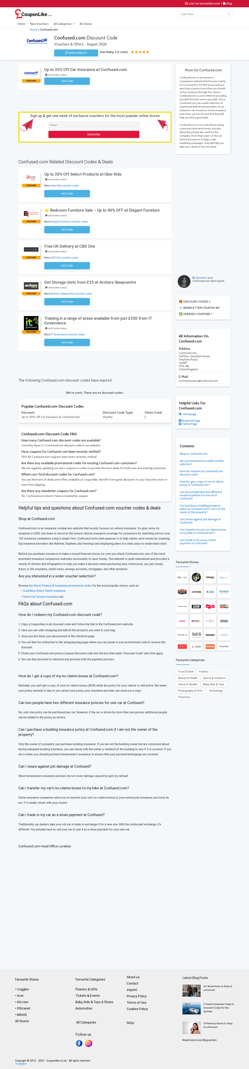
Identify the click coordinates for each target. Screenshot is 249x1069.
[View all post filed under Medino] (182, 646)
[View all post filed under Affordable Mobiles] (196, 621)
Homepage (189, 414)
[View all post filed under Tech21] (210, 606)
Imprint (132, 990)
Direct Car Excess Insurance (41, 596)
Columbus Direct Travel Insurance (44, 590)
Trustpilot (20, 1063)
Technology (216, 690)
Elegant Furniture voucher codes (69, 221)
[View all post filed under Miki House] (182, 621)
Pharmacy (184, 697)
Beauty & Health (187, 678)
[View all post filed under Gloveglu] (196, 577)
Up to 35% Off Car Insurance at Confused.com (85, 69)
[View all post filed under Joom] (196, 646)
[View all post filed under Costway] (224, 606)
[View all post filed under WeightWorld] (224, 577)
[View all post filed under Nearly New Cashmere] (224, 635)
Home (21, 24)
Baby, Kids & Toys (213, 684)
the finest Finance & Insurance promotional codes (60, 585)
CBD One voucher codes (64, 257)
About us (133, 977)
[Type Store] (229, 14)
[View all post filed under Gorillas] (196, 606)
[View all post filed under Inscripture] (210, 621)
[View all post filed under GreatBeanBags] (182, 606)
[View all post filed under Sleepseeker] (224, 646)
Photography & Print (190, 690)
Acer (20, 995)
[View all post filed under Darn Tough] (182, 592)
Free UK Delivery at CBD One (69, 246)
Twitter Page (189, 424)
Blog (228, 3)
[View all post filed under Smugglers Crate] (210, 635)
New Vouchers (39, 24)
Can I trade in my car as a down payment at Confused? (198, 541)
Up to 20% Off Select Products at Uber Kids (83, 174)
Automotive (83, 1008)
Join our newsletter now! (204, 3)
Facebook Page (190, 420)
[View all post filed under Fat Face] (224, 621)
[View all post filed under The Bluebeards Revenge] (210, 592)
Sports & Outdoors (214, 678)
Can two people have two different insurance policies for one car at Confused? (201, 495)
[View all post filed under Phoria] (182, 635)
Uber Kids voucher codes (65, 185)
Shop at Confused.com (193, 453)
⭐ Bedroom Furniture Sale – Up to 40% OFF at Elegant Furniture (102, 210)
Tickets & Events (87, 995)
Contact (132, 983)
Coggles (23, 989)
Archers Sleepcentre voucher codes (71, 293)
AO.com (22, 1002)
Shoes (108, 1002)
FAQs (130, 1023)
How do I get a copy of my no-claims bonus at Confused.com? (201, 483)
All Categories (63, 24)
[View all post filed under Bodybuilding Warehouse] (210, 646)
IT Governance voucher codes (68, 334)
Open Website (77, 53)
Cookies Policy (137, 1009)
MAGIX (22, 1015)
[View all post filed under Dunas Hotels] (224, 592)
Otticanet (23, 1008)
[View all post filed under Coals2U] (196, 592)
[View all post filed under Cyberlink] (210, 577)
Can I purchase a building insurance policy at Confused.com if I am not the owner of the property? (202, 509)
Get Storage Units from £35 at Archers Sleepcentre (90, 282)
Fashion (204, 671)
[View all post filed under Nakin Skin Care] (196, 635)
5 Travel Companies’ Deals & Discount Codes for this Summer (218, 1008)
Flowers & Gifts (86, 989)
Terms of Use (136, 1002)
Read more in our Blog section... (200, 1040)
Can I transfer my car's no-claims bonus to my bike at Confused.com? (203, 531)
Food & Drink (186, 671)
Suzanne (201, 277)
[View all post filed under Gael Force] (182, 577)
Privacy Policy (137, 996)
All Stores (85, 24)
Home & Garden (187, 684)
